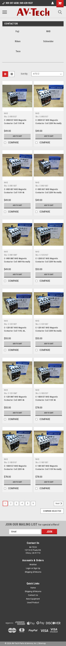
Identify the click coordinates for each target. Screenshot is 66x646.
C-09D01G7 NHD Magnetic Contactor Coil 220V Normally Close (48, 123)
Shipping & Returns (33, 572)
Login (28, 568)
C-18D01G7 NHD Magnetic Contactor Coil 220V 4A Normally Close (15, 469)
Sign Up (36, 568)
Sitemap (42, 643)
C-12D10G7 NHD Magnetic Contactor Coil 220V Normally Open (48, 331)
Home (33, 588)
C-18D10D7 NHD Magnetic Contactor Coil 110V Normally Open (48, 469)
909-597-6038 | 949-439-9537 (19, 3)
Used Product (33, 602)
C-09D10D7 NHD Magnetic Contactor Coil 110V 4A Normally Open (15, 192)
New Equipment (33, 599)
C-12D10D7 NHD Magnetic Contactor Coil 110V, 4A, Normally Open (15, 331)
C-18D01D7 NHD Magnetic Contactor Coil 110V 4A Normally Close (46, 400)
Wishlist (33, 564)
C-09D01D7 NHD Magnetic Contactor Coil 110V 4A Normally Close (15, 123)
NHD (6, 113)
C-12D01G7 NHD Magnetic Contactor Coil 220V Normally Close (48, 261)
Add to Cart (17, 136)
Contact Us (33, 595)
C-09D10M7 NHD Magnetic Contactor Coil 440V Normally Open (17, 261)
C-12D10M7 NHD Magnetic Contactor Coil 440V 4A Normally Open (15, 400)
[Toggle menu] (4, 12)
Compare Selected (52, 511)
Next (58, 503)
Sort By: (24, 74)
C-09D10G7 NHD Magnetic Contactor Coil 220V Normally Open (48, 192)
